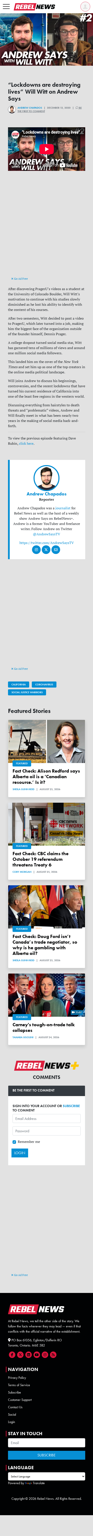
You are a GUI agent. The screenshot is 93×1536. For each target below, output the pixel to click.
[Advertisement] (46, 228)
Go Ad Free (20, 278)
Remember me (29, 1141)
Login (11, 1422)
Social (12, 1414)
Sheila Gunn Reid (23, 789)
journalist (63, 508)
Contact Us (15, 1407)
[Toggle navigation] (6, 7)
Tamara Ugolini (23, 1037)
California (18, 684)
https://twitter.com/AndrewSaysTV (46, 543)
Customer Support (20, 1399)
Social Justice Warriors (27, 692)
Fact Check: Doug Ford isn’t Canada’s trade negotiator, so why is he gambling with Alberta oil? (45, 944)
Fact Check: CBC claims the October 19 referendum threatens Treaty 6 (41, 859)
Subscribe (14, 1392)
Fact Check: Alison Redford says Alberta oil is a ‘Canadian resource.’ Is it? (46, 776)
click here (26, 443)
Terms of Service (19, 1385)
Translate (39, 1483)
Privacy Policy (17, 1377)
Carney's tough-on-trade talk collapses (44, 1027)
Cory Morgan (22, 872)
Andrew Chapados (30, 107)
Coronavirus (44, 684)
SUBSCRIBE (71, 1106)
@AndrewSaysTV (46, 534)
